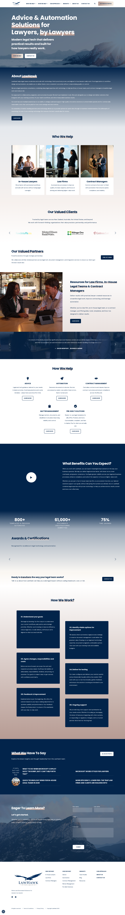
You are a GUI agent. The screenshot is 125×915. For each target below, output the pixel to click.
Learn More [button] (16, 118)
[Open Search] (95, 3)
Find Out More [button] (107, 257)
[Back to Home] (16, 3)
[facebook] (15, 897)
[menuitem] (31, 3)
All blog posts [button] (107, 754)
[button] (9, 233)
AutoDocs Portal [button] (106, 3)
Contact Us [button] (30, 56)
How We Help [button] (17, 56)
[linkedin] (12, 897)
